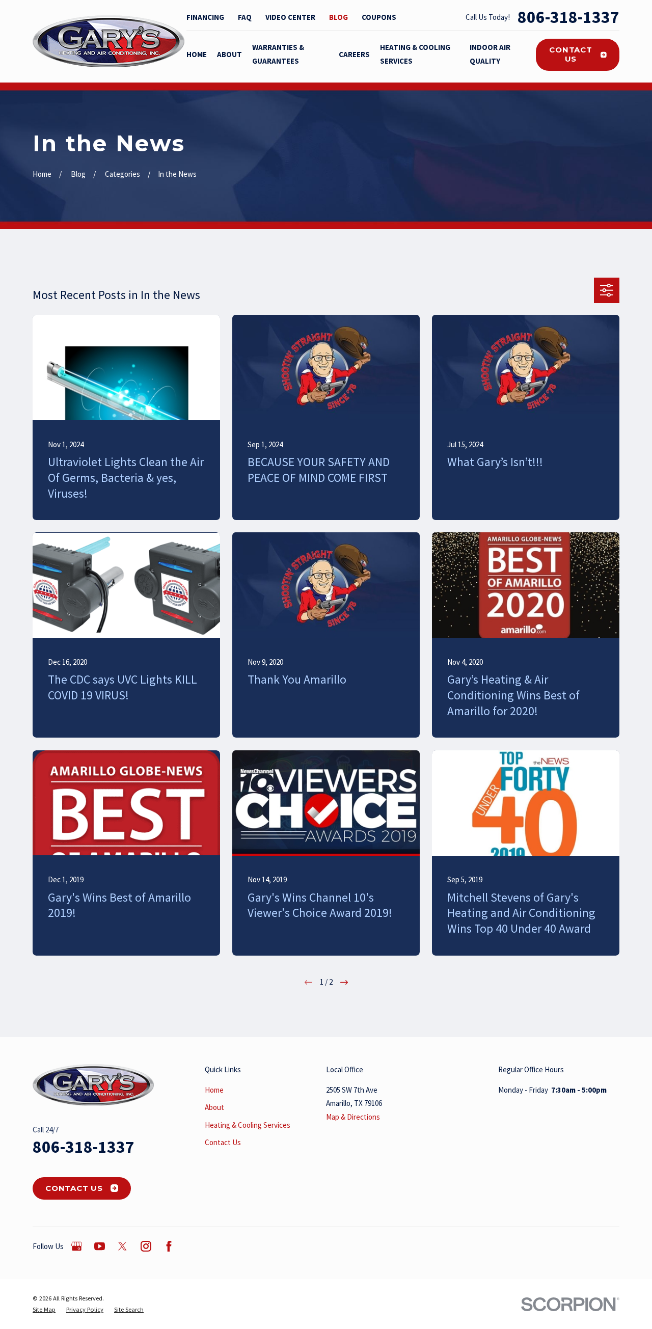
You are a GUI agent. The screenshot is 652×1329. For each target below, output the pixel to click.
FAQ (245, 17)
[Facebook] (169, 1246)
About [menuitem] (229, 54)
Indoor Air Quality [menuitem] (490, 54)
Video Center (290, 17)
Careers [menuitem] (354, 54)
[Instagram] (146, 1246)
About (214, 1107)
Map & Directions (353, 1117)
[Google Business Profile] (76, 1246)
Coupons (379, 17)
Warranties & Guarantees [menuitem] (278, 54)
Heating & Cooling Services (247, 1125)
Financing (205, 17)
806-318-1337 (568, 17)
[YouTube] (99, 1246)
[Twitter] (122, 1246)
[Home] (108, 41)
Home (214, 1090)
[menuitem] (44, 1309)
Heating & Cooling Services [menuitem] (415, 54)
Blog (338, 17)
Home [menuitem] (196, 54)
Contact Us (570, 54)
